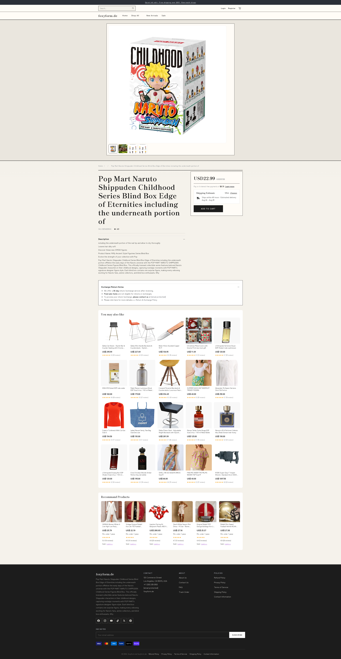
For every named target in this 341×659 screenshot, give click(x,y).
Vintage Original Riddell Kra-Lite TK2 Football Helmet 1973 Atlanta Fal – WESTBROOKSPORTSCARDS (135, 525)
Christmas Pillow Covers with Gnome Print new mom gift (197, 347)
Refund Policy (219, 577)
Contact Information (222, 596)
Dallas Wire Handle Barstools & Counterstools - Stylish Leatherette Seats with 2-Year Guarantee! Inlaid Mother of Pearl (142, 347)
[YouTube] (111, 620)
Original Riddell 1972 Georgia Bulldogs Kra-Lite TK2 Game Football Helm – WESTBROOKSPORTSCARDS (206, 525)
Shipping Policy (220, 592)
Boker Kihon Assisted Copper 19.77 (169, 347)
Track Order (184, 592)
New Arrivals (152, 15)
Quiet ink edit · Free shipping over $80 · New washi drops (170, 2)
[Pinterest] (130, 620)
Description (103, 239)
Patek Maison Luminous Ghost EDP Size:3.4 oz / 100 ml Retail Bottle (141, 389)
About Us (182, 577)
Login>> (110, 544)
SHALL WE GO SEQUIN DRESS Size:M (169, 474)
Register (232, 8)
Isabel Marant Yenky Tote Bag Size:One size (141, 431)
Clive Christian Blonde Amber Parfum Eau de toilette (141, 474)
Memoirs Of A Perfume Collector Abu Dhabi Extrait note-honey (226, 431)
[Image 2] (122, 148)
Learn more (229, 186)
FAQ (180, 587)
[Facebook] (98, 620)
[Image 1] (113, 148)
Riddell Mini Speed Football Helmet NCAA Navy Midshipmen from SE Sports (228, 525)
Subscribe (237, 635)
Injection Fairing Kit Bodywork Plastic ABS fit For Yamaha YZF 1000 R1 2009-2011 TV (158, 525)
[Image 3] (132, 148)
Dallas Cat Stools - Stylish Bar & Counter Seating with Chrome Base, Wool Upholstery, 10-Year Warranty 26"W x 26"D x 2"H (113, 347)
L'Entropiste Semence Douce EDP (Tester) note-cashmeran (225, 347)
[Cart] (240, 8)
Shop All (135, 15)
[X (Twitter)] (124, 620)
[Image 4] (142, 148)
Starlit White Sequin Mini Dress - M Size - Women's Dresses (182, 525)
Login (223, 8)
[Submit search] (133, 8)
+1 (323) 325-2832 (151, 584)
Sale (164, 15)
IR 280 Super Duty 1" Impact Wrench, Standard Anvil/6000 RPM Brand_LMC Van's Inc (226, 474)
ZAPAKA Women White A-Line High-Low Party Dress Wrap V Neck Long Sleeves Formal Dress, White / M (111, 525)
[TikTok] (117, 620)
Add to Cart (208, 208)
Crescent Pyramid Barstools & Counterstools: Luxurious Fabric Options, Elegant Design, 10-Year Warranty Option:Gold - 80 (170, 389)
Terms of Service (221, 587)
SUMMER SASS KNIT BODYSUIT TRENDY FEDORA (198, 389)
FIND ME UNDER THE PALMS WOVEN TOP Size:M (197, 474)
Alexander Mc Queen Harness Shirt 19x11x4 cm (225, 389)
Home (125, 15)
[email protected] (158, 296)
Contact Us (183, 582)
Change (233, 193)
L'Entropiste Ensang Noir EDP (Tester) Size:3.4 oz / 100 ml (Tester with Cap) (112, 474)
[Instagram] (105, 620)
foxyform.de (107, 16)
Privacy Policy (219, 582)
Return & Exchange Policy (146, 300)
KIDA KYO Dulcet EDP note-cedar (113, 388)
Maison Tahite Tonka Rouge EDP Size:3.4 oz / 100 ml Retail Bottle (198, 431)
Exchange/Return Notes (112, 287)
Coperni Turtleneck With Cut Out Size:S (113, 431)
